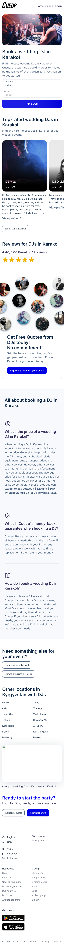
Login (58, 5)
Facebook (12, 853)
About (35, 886)
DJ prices (7, 895)
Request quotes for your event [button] (27, 370)
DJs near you (9, 890)
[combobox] (18, 85)
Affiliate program (11, 899)
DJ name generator (12, 886)
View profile (10, 218)
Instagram (12, 858)
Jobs (34, 890)
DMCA (57, 941)
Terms (33, 941)
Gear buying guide (12, 881)
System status (39, 881)
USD (7, 842)
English (11, 837)
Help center (38, 873)
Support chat (39, 877)
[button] (15, 228)
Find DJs (6, 877)
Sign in (35, 899)
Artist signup (45, 5)
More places (38, 840)
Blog (4, 873)
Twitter (11, 849)
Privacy (45, 941)
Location (8, 82)
